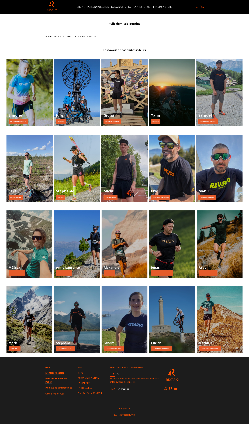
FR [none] (113, 374)
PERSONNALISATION (98, 6)
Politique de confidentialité (58, 387)
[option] (117, 374)
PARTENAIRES (135, 6)
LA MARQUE (117, 6)
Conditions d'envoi (54, 393)
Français (123, 408)
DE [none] (117, 374)
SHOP (80, 6)
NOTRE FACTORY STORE (159, 6)
